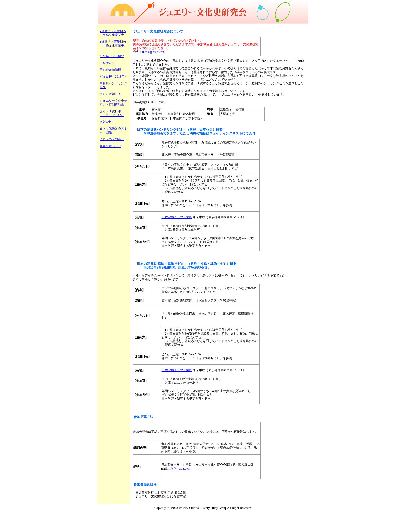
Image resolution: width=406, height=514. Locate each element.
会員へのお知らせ (112, 139)
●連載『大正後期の (113, 41)
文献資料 (106, 122)
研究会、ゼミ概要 (112, 56)
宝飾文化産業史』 (115, 35)
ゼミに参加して (110, 94)
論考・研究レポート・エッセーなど (112, 113)
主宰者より (107, 63)
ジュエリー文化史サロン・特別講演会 (113, 102)
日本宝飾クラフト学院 (177, 217)
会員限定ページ (110, 146)
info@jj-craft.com (153, 52)
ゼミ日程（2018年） (114, 76)
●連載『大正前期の (113, 31)
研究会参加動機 (110, 69)
